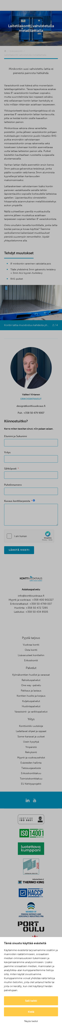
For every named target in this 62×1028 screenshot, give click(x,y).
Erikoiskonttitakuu (31, 773)
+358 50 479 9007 (33, 412)
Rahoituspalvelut (31, 680)
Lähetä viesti (19, 550)
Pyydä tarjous (31, 638)
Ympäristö (31, 747)
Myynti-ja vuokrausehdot (31, 757)
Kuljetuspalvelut (31, 701)
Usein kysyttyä (31, 741)
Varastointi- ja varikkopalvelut (31, 711)
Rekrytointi (31, 752)
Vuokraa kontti (31, 644)
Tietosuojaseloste (31, 768)
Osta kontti (31, 649)
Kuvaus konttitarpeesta (17, 500)
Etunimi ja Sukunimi (15, 436)
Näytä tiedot (31, 1021)
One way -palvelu (31, 685)
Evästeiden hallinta (31, 762)
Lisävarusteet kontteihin (31, 655)
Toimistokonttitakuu (31, 778)
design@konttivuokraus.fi (31, 405)
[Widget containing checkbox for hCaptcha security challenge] (29, 536)
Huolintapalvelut (31, 706)
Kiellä (31, 1011)
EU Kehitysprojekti (31, 783)
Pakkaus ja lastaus (31, 690)
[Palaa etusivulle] (5, 51)
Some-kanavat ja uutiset (31, 736)
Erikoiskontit (31, 660)
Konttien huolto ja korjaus (31, 695)
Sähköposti (10, 468)
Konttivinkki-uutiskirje (31, 726)
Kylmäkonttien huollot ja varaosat (31, 674)
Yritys (7, 452)
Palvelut (31, 668)
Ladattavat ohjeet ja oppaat (31, 731)
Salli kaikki (31, 1000)
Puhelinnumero (13, 484)
